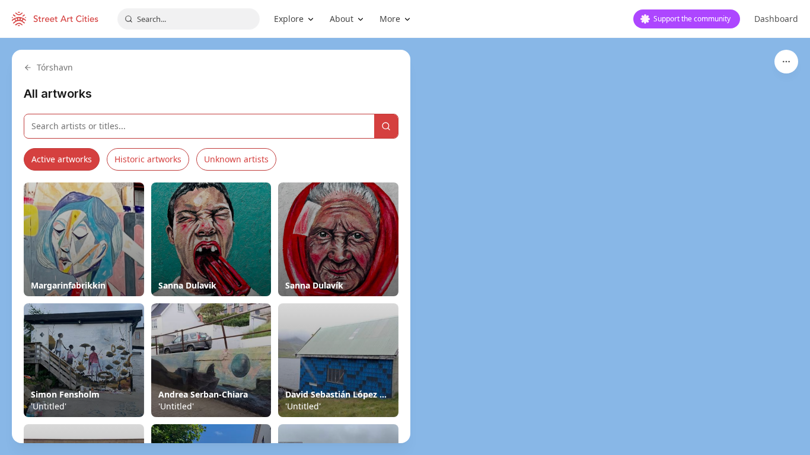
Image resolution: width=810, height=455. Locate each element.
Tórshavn (55, 67)
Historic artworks (147, 159)
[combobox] (188, 19)
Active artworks (61, 159)
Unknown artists (236, 159)
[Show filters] (786, 61)
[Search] (386, 126)
